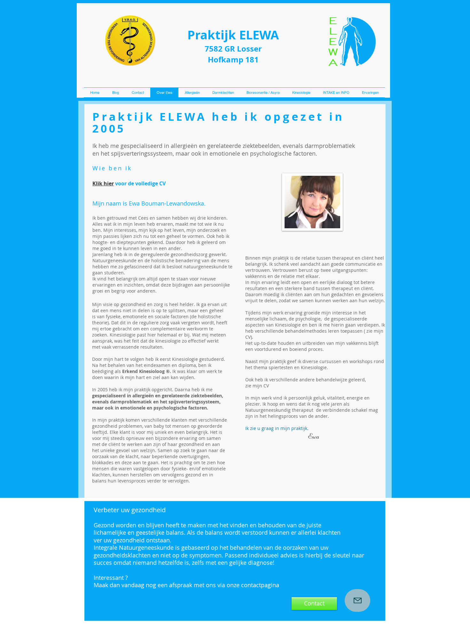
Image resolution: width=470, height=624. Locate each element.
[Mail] (357, 600)
